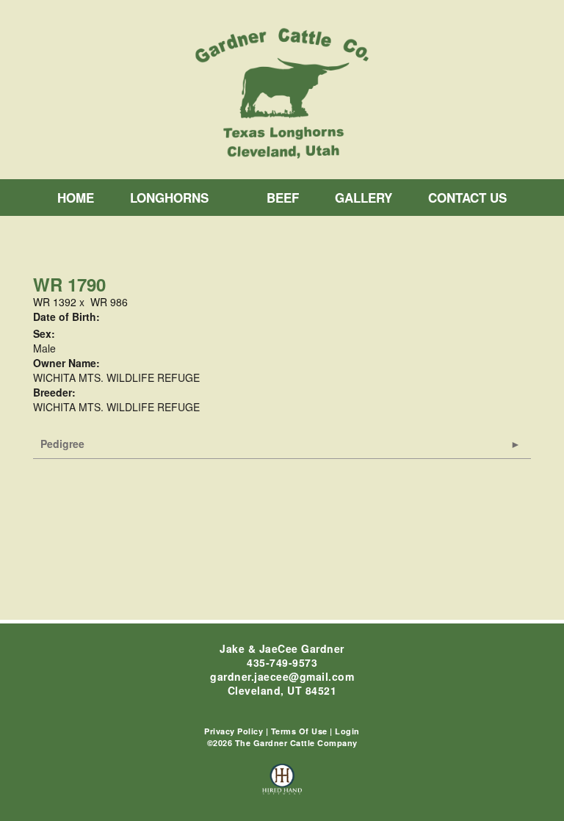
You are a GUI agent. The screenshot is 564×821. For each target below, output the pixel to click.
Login (347, 731)
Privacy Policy (233, 731)
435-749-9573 (282, 662)
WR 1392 (54, 301)
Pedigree (62, 443)
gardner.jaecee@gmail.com (282, 676)
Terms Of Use (299, 731)
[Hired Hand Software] (282, 786)
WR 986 (109, 301)
